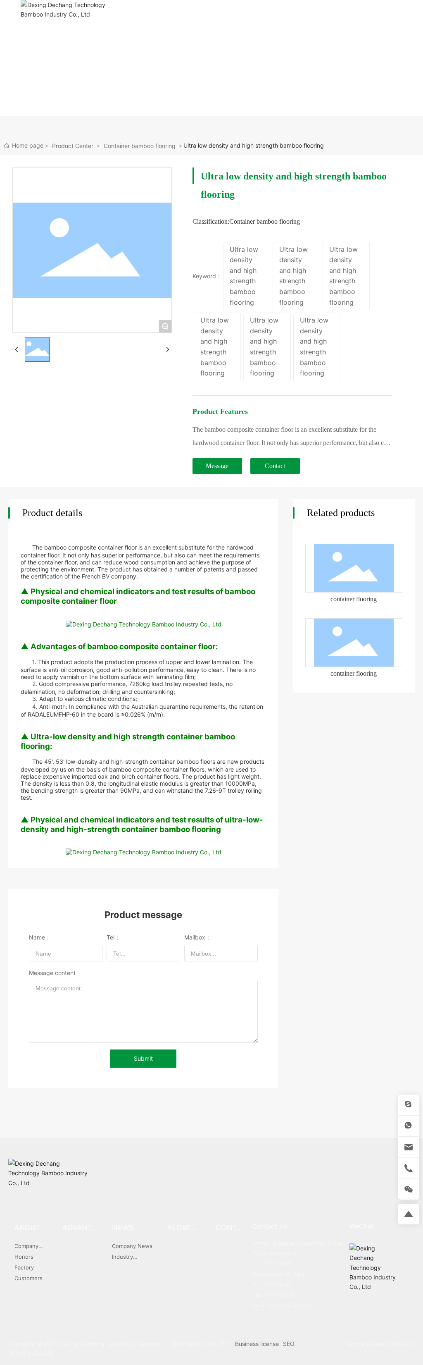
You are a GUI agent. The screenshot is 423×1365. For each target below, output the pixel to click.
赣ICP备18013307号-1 (201, 1343)
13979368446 (277, 1285)
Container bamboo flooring (140, 145)
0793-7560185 (323, 61)
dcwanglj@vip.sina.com (292, 1305)
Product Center (72, 145)
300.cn (405, 1343)
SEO (289, 1343)
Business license (257, 1343)
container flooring (353, 598)
